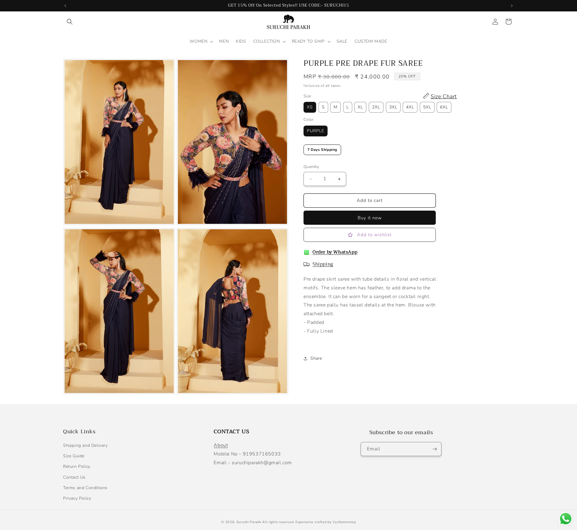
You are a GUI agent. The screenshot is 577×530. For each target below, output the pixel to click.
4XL (410, 107)
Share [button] (316, 358)
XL (360, 107)
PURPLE (315, 131)
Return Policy (76, 467)
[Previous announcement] (65, 5)
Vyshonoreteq (344, 522)
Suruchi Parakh (249, 522)
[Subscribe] (434, 449)
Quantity (311, 167)
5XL (427, 107)
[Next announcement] (511, 5)
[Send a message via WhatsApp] (565, 518)
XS (310, 107)
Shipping (323, 264)
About (221, 445)
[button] (69, 21)
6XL (444, 107)
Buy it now (370, 218)
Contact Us (74, 477)
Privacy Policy (77, 498)
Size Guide (73, 456)
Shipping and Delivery (85, 445)
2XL (376, 107)
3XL (393, 107)
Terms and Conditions (85, 488)
